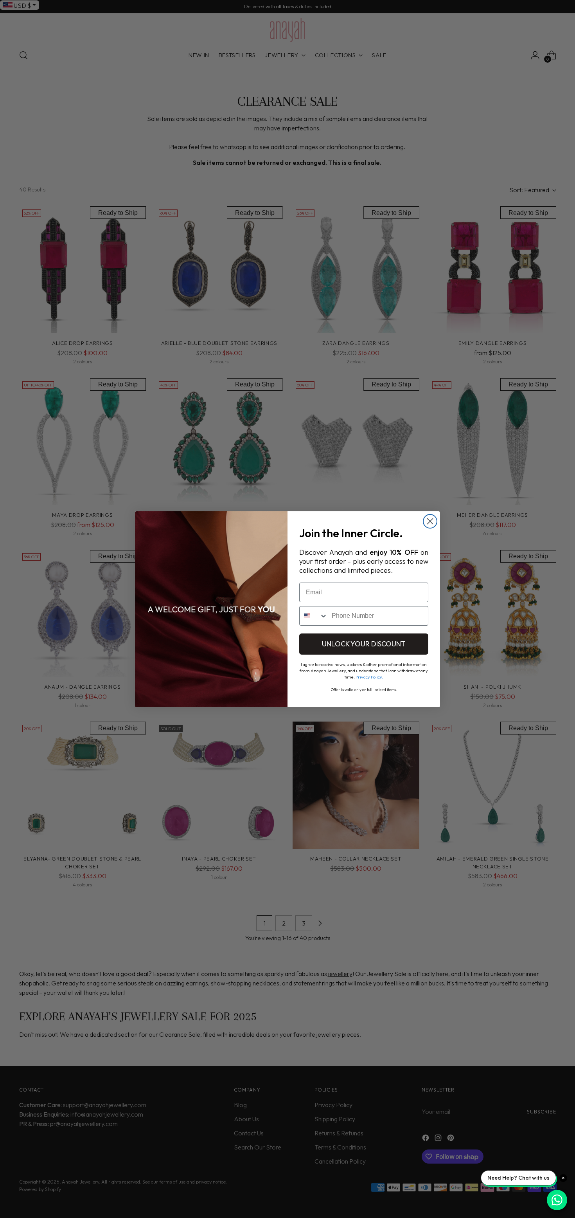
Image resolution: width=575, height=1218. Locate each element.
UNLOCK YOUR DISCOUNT (364, 643)
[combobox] (314, 615)
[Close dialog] (430, 521)
